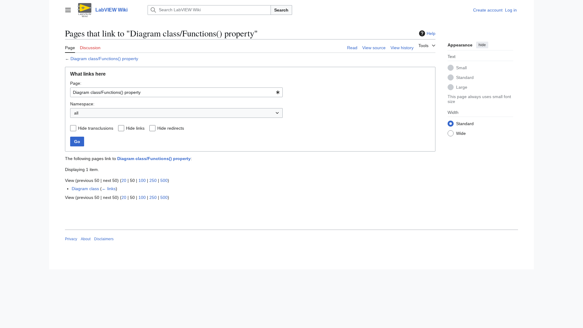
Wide (461, 133)
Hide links (135, 128)
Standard (465, 77)
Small (461, 67)
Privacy (71, 239)
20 (123, 180)
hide (482, 45)
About (85, 239)
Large (461, 87)
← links (109, 188)
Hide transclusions (95, 128)
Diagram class (85, 188)
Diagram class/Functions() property (104, 58)
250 (153, 180)
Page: (75, 83)
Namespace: (82, 103)
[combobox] (176, 92)
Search (281, 10)
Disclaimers (104, 239)
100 (142, 180)
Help (431, 33)
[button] (68, 10)
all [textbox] (76, 113)
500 (164, 180)
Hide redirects (170, 128)
